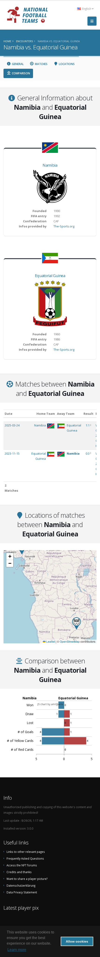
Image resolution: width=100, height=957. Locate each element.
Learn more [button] (16, 950)
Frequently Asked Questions (25, 858)
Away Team (65, 414)
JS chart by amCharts (50, 704)
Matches (40, 64)
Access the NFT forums (22, 865)
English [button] (86, 8)
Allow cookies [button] (77, 941)
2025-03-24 (12, 425)
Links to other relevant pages (26, 852)
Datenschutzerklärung (21, 885)
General (17, 64)
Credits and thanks (19, 872)
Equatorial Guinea (50, 275)
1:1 (88, 425)
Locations (66, 64)
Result (88, 414)
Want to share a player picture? (27, 879)
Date (8, 414)
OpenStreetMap (70, 641)
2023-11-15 (12, 453)
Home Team (46, 414)
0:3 (88, 453)
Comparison (20, 73)
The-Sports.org (63, 226)
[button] (76, 623)
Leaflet (50, 641)
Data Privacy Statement (22, 892)
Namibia (50, 165)
